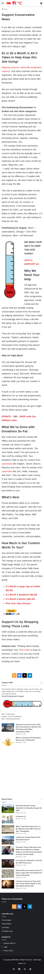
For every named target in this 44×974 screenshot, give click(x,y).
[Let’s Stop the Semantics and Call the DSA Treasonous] (8, 863)
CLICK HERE (19, 691)
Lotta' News (5, 927)
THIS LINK (24, 650)
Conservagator (6, 920)
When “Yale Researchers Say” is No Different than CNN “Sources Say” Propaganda (28, 829)
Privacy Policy (8, 951)
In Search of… (21, 816)
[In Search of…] (8, 819)
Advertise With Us (10, 943)
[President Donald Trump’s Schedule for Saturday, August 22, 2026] (8, 808)
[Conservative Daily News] (15, 3)
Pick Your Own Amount (18, 603)
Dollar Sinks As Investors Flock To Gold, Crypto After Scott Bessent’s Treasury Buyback (29, 872)
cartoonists (7, 463)
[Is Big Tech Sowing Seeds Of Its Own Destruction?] (8, 840)
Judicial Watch (6, 924)
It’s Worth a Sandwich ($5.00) (21, 594)
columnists (7, 471)
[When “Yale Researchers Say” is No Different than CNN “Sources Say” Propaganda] (8, 829)
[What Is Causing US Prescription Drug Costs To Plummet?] (8, 742)
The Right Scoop (7, 931)
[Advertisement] (22, 773)
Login (5, 947)
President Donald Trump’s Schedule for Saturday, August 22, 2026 (29, 808)
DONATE (6, 416)
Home (5, 9)
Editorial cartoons (10, 67)
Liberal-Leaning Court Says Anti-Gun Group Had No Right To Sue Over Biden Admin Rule (28, 883)
